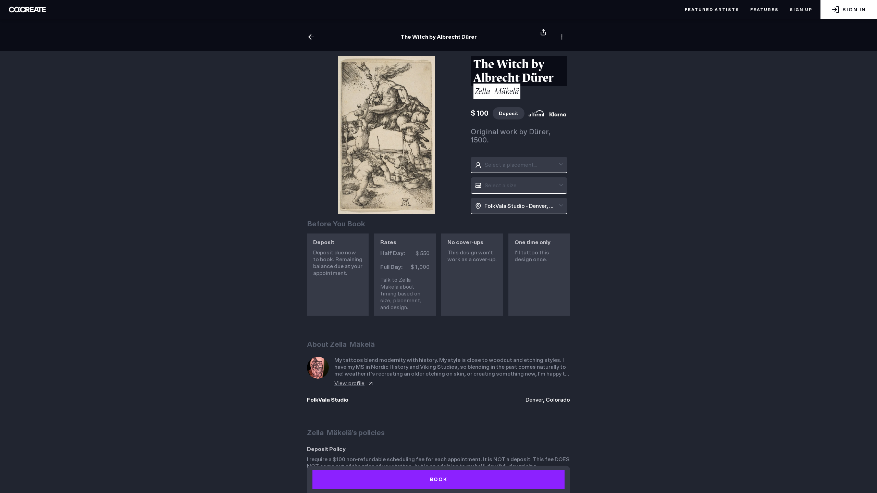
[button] (848, 9)
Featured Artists (712, 9)
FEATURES (764, 9)
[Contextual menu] (562, 37)
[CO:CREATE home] (27, 10)
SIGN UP (801, 9)
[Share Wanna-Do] (543, 37)
